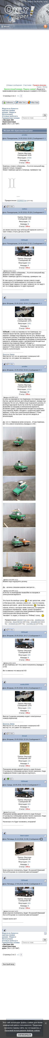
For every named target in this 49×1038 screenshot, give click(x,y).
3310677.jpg (22, 620)
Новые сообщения (14, 85)
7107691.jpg (31, 624)
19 (41, 303)
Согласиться (24, 1035)
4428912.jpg (39, 620)
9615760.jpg (17, 622)
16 (45, 138)
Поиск (39, 87)
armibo (24, 135)
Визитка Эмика (8, 354)
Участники (27, 85)
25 (41, 839)
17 (45, 212)
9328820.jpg (22, 201)
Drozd (24, 736)
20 (41, 370)
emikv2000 (24, 300)
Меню (6, 26)
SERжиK (24, 240)
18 (45, 244)
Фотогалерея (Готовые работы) (9, 115)
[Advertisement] (24, 56)
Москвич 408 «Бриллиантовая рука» (9, 122)
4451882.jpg (35, 622)
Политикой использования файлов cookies (22, 1030)
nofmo (24, 209)
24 (40, 785)
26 (41, 884)
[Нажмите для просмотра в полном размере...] (11, 196)
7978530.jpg (13, 624)
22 (41, 688)
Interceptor (24, 836)
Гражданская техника (11, 118)
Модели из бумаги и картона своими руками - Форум (10, 110)
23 (41, 739)
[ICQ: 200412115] (9, 779)
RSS (44, 87)
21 (41, 636)
